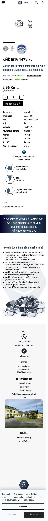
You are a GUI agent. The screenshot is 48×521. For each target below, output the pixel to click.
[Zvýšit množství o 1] (21, 97)
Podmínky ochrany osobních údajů (24, 394)
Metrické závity (24, 441)
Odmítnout (12, 514)
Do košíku (11, 103)
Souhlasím (34, 514)
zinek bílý (28, 112)
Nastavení (23, 506)
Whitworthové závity (24, 438)
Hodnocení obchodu (24, 383)
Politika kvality (24, 387)
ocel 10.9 (28, 127)
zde (31, 500)
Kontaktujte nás (24, 159)
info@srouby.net (24, 356)
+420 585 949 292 (25, 230)
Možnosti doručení (34, 76)
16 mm (27, 138)
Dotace (24, 398)
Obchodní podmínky (24, 390)
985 (26, 123)
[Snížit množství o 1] (5, 97)
